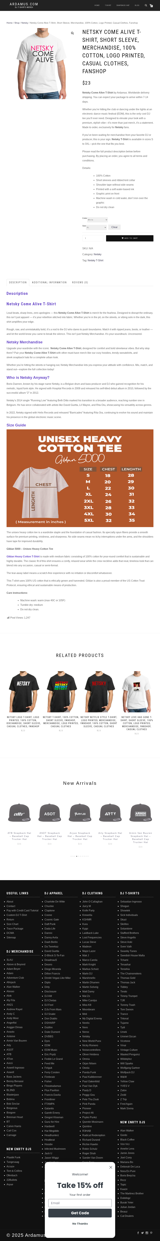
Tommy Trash (127, 1005)
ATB (9, 1054)
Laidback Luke (90, 933)
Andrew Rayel (14, 1009)
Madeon (86, 946)
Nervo (85, 1032)
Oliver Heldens (90, 1054)
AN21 (10, 1004)
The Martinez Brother (132, 1193)
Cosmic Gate (52, 919)
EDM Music (51, 1050)
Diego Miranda (53, 969)
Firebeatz (50, 1077)
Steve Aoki (126, 942)
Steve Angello (128, 937)
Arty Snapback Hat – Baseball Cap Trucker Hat (110, 836)
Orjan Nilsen (89, 1063)
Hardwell (50, 1126)
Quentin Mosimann (92, 1122)
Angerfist (11, 1022)
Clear (114, 227)
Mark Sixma (126, 1108)
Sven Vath (126, 946)
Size (84, 226)
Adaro (10, 973)
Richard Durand (91, 1139)
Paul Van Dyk (90, 1086)
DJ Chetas (50, 1000)
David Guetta (52, 951)
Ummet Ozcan (128, 1036)
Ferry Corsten (52, 1072)
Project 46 (88, 1112)
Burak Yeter (126, 1202)
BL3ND (11, 1090)
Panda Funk (89, 1072)
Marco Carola (89, 960)
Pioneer (86, 1108)
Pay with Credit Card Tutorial (22, 910)
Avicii (10, 1063)
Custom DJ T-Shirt (17, 915)
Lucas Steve (89, 942)
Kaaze (124, 1189)
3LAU (10, 959)
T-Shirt (108, 5)
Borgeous (12, 1108)
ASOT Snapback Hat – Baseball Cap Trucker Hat (49, 836)
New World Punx (91, 1041)
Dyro (47, 1041)
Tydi (122, 1027)
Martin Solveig (90, 987)
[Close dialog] (111, 1167)
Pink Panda (88, 1104)
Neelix (86, 1023)
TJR (122, 1000)
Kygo (85, 928)
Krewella (87, 915)
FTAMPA (50, 1104)
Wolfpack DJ (127, 1072)
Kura (85, 924)
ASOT (10, 1049)
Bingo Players (14, 1085)
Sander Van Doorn (92, 1157)
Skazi (123, 919)
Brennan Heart (15, 1117)
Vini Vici (125, 1144)
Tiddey (124, 987)
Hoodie (49, 1144)
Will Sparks (126, 1063)
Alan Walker (13, 986)
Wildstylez (126, 1059)
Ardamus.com (24, 4)
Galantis (49, 1108)
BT (8, 1121)
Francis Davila (53, 1095)
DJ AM (48, 996)
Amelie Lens (127, 1148)
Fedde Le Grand (54, 1059)
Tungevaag (13, 1162)
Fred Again (126, 1104)
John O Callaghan (92, 901)
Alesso (10, 991)
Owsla (85, 1068)
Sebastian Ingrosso (131, 901)
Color (84, 218)
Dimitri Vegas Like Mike (58, 978)
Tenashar (125, 964)
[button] (72, 33)
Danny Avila (51, 937)
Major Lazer (88, 951)
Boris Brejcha (127, 1175)
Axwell (10, 1072)
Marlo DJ (87, 973)
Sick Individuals (129, 915)
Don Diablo (51, 1018)
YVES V (125, 1086)
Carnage (11, 1135)
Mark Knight (89, 964)
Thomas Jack (127, 982)
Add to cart (131, 238)
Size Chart (12, 924)
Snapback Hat (123, 5)
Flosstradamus (53, 1086)
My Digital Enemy (92, 1018)
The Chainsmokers (130, 973)
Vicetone (125, 1041)
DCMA (10, 933)
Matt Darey (88, 991)
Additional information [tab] (49, 282)
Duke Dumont (52, 1032)
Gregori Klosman (54, 1117)
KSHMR (87, 919)
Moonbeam (88, 1009)
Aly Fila (11, 1000)
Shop (17, 23)
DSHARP (50, 1023)
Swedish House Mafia (132, 955)
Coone (48, 915)
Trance (124, 1014)
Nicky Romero (90, 1045)
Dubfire (49, 1027)
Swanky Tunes (128, 951)
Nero (85, 1027)
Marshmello (88, 978)
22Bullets (12, 1180)
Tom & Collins (14, 1171)
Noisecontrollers (91, 1050)
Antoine (11, 1036)
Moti (84, 1014)
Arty (9, 1045)
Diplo (47, 982)
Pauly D (86, 1090)
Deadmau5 (51, 960)
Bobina (11, 1099)
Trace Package (15, 928)
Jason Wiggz (52, 1157)
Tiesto (123, 991)
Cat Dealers (127, 1216)
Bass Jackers (14, 1076)
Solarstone (126, 928)
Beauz (124, 1211)
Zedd (123, 1095)
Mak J (85, 955)
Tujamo (124, 1023)
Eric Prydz (50, 1054)
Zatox (123, 1090)
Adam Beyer (13, 969)
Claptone (50, 910)
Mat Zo (86, 996)
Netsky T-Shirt (95, 260)
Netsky (24, 23)
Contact (11, 906)
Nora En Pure (127, 1171)
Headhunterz (52, 1135)
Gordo (123, 1135)
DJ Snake (50, 1014)
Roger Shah (89, 1153)
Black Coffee (127, 1139)
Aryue (10, 1184)
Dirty (47, 987)
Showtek (125, 910)
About (10, 901)
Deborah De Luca (130, 1166)
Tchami (124, 960)
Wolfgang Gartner (130, 1068)
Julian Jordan (127, 1207)
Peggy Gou (88, 1095)
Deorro (48, 964)
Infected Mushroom (55, 1149)
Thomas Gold (127, 978)
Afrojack (11, 982)
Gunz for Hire (52, 1122)
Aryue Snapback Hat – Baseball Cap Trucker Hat (80, 836)
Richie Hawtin (90, 1144)
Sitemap (11, 937)
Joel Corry (126, 1157)
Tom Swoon (126, 1009)
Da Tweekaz (51, 946)
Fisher (48, 1081)
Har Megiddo (52, 1131)
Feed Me (49, 1063)
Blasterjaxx (13, 1094)
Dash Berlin (51, 942)
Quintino (87, 1126)
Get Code (80, 1213)
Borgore (11, 1112)
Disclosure (50, 991)
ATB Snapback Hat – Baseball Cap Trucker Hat (19, 836)
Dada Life (50, 928)
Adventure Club (15, 977)
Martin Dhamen (90, 982)
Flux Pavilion (52, 1090)
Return (10, 919)
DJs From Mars (53, 1009)
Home (97, 5)
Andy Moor (13, 1018)
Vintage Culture (129, 1050)
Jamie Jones (127, 1153)
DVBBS (49, 1036)
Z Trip (123, 1099)
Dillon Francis (52, 973)
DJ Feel (49, 1005)
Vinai (123, 1045)
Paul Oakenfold (91, 1081)
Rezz (123, 1180)
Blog (137, 5)
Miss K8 (86, 1005)
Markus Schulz (90, 969)
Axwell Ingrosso (15, 1067)
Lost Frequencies (92, 937)
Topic (123, 1184)
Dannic (48, 933)
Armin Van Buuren (17, 1040)
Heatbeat (50, 1139)
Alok (9, 995)
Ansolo (10, 1031)
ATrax (10, 1058)
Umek (123, 1032)
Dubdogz (125, 1198)
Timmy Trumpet (128, 996)
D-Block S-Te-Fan (54, 955)
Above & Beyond (16, 964)
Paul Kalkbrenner (92, 1077)
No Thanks (80, 1224)
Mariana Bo (126, 1162)
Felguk (48, 1068)
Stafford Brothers (129, 933)
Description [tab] (18, 282)
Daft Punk (50, 924)
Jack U (48, 1153)
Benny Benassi (15, 1081)
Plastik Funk (13, 1157)
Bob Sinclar (13, 1103)
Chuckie (49, 906)
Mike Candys (89, 1000)
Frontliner (50, 1099)
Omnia (86, 1059)
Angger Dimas (14, 1027)
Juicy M (86, 906)
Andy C (11, 1013)
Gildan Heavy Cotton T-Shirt (23, 556)
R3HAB (86, 1131)
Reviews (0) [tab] (80, 282)
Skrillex (124, 924)
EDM (47, 1045)
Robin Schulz (89, 1149)
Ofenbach (12, 1175)
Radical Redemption (93, 1135)
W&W (123, 1077)
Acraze (10, 1166)
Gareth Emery (52, 1112)
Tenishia (125, 969)
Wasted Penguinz (130, 1054)
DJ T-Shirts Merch (24, 7)
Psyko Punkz (89, 1117)
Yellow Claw (127, 1081)
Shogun (124, 906)
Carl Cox (11, 1130)
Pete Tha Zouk (90, 1099)
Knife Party (88, 910)
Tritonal (124, 1018)
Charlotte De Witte (55, 901)
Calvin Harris (14, 1126)
